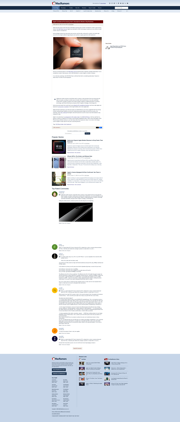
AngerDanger (62, 191)
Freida (60, 244)
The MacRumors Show (113, 359)
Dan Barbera (54, 398)
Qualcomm (68, 124)
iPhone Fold (64, 11)
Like (65, 223)
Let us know (103, 3)
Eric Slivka (65, 379)
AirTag (113, 11)
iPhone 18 (119, 11)
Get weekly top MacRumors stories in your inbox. (77, 131)
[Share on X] (97, 127)
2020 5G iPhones (86, 117)
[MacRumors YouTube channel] (120, 3)
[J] (55, 333)
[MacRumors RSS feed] (125, 3)
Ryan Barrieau (65, 398)
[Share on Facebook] (100, 127)
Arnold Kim (54, 379)
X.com (55, 382)
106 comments (57, 127)
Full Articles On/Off (62, 415)
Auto (73, 415)
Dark (78, 415)
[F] (55, 249)
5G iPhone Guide (59, 124)
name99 (60, 287)
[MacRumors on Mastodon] (118, 3)
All (127, 11)
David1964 (61, 336)
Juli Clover (71, 24)
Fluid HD (70, 415)
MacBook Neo (98, 11)
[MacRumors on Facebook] (114, 3)
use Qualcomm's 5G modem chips (71, 117)
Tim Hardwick (65, 389)
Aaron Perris (65, 403)
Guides (71, 7)
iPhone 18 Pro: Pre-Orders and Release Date (79, 156)
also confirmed (64, 112)
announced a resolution (63, 106)
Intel (65, 124)
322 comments (78, 184)
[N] (55, 292)
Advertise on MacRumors (59, 373)
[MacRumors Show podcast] (109, 3)
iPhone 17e (106, 11)
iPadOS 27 (78, 11)
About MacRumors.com (59, 369)
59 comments (78, 152)
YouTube (83, 359)
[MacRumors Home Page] (60, 3)
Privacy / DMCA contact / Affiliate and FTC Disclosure (61, 411)
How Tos (77, 7)
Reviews (84, 7)
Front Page (55, 7)
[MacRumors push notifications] (123, 3)
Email (53, 382)
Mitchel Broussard (55, 389)
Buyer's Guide (92, 7)
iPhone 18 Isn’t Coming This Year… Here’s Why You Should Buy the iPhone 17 (94, 373)
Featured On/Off (55, 415)
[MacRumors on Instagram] (112, 3)
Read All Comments (77, 348)
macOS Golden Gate (87, 11)
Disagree (68, 223)
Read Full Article (70, 152)
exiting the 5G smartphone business (81, 105)
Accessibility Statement (56, 413)
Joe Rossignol (87, 157)
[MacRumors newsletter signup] (127, 3)
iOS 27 (71, 11)
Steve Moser (54, 403)
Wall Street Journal (72, 71)
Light (75, 415)
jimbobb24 (61, 328)
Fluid (67, 415)
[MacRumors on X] (116, 3)
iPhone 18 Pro (56, 11)
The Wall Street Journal (61, 29)
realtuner (61, 253)
